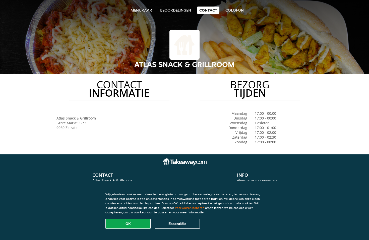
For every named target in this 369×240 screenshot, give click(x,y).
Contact (208, 10)
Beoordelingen (175, 10)
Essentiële (177, 224)
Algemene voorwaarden (257, 180)
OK (128, 224)
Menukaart (142, 10)
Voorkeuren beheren (189, 208)
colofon (234, 10)
